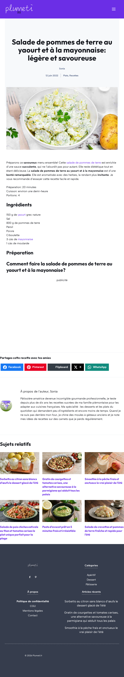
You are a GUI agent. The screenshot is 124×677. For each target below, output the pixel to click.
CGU (33, 605)
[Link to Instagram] (36, 577)
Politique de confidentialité (33, 601)
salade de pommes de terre (84, 162)
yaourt (22, 214)
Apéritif (91, 574)
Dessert (91, 579)
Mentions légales (33, 610)
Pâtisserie (91, 584)
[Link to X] (30, 577)
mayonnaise (25, 239)
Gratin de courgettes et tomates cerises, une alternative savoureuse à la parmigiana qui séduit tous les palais (91, 616)
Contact (33, 615)
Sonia (62, 68)
